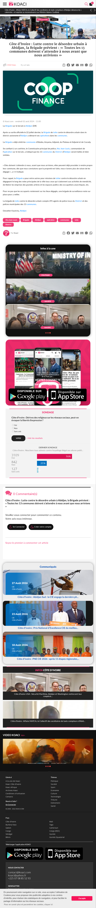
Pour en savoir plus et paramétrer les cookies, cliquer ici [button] (28, 904)
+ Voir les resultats (34, 438)
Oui (15, 425)
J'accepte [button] (82, 898)
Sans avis (17, 431)
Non (16, 428)
